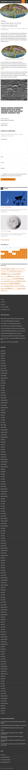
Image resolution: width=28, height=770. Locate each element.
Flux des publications (5, 757)
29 (21, 257)
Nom (2, 156)
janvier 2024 (3, 427)
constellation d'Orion (9, 270)
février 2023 (3, 454)
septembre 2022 (4, 466)
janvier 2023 (3, 456)
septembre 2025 (4, 378)
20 (14, 255)
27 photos (9, 206)
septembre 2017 (4, 614)
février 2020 (3, 543)
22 (21, 255)
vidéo (23, 286)
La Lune (2, 299)
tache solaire (3, 286)
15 (21, 253)
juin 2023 (3, 444)
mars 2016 (3, 659)
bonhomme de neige (18, 107)
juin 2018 (3, 592)
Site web (3, 168)
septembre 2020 (4, 525)
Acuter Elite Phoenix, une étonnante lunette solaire (11, 325)
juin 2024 (3, 415)
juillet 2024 (3, 412)
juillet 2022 (3, 471)
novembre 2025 (4, 373)
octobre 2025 (3, 375)
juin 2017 (3, 622)
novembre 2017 (4, 609)
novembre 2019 (4, 550)
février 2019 (3, 572)
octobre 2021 (3, 493)
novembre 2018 (4, 580)
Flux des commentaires (5, 759)
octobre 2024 (3, 405)
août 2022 (3, 469)
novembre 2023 (4, 432)
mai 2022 (3, 476)
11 (6, 253)
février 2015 (3, 691)
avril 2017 (3, 626)
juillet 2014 (3, 708)
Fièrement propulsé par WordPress (7, 768)
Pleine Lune (21, 281)
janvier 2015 (3, 693)
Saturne (13, 283)
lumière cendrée (11, 274)
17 (2, 255)
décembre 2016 (4, 636)
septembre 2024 (4, 407)
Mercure (14, 276)
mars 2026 (3, 363)
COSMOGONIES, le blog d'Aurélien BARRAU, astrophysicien (13, 725)
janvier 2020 (3, 545)
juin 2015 (3, 681)
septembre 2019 (4, 555)
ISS (22, 271)
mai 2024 (3, 417)
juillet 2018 (3, 590)
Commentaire (4, 139)
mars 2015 (3, 688)
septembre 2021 (4, 496)
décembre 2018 (4, 577)
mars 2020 (3, 540)
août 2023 (3, 439)
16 (25, 253)
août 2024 (3, 410)
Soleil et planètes (4, 306)
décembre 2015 (4, 666)
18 (6, 255)
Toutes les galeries (5, 239)
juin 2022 (3, 474)
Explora (2, 730)
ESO (21, 271)
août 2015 (3, 676)
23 (25, 255)
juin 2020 (3, 533)
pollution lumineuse (5, 283)
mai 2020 (3, 535)
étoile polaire (6, 290)
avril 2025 (3, 390)
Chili (24, 268)
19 (10, 255)
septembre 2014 (4, 703)
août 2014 (3, 705)
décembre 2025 (4, 370)
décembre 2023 (4, 429)
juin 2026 (3, 355)
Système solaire (12, 112)
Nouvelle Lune (22, 276)
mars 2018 (3, 599)
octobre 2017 (3, 612)
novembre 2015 (4, 668)
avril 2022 (3, 479)
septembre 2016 (4, 644)
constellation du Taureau (5, 271)
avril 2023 (3, 449)
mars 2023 (3, 451)
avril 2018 (3, 597)
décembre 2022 (4, 459)
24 (2, 257)
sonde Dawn (4, 112)
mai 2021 (3, 506)
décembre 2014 (4, 695)
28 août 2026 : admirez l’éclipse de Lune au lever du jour (12, 318)
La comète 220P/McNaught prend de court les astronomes (13, 330)
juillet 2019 (3, 560)
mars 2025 (3, 392)
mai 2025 (3, 387)
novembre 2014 (4, 698)
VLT (25, 286)
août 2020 (3, 528)
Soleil (18, 283)
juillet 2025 (3, 382)
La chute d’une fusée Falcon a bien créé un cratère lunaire (13, 328)
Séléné (22, 285)
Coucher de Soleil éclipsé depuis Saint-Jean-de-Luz (11, 333)
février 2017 (3, 631)
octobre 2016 (3, 641)
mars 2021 (3, 511)
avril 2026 (3, 360)
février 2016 (3, 661)
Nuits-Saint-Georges (5, 279)
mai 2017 (3, 624)
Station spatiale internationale (6, 285)
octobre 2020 (3, 523)
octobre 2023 (3, 434)
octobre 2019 (3, 553)
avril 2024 (3, 419)
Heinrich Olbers (5, 111)
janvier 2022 (3, 486)
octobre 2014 (3, 700)
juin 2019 (3, 562)
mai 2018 (3, 594)
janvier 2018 (3, 604)
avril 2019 (3, 567)
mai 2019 (3, 565)
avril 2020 (3, 538)
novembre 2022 (4, 461)
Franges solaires (4, 124)
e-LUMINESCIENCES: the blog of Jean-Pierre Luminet (12, 727)
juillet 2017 (3, 619)
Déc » (26, 259)
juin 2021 (3, 503)
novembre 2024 (4, 402)
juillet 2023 (3, 442)
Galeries (6, 188)
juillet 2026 (3, 353)
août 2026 (3, 350)
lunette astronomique (4, 276)
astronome (10, 107)
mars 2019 (3, 570)
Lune (18, 274)
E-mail (2, 162)
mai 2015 (3, 683)
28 (17, 257)
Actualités (3, 21)
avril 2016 (3, 656)
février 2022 (3, 484)
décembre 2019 (4, 548)
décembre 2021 (4, 488)
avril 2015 (3, 686)
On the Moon (18, 279)
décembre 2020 (4, 518)
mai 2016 (3, 654)
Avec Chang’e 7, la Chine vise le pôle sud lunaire (11, 323)
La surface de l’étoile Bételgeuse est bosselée (10, 321)
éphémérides (22, 288)
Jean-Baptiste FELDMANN (17, 28)
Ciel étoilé (3, 301)
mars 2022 (3, 481)
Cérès (14, 109)
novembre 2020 (4, 521)
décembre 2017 (4, 607)
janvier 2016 (3, 663)
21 (17, 255)
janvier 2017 (3, 634)
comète (2, 270)
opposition (3, 281)
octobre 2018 (3, 582)
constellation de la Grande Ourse (20, 270)
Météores (3, 304)
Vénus (9, 288)
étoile (2, 290)
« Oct (2, 259)
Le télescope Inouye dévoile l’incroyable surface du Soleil (12, 335)
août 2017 (3, 617)
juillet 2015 (3, 678)
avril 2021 (3, 508)
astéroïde (4, 107)
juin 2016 (3, 651)
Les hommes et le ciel (5, 309)
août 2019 (3, 557)
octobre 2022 (3, 464)
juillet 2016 (3, 649)
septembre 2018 (4, 585)
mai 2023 (3, 447)
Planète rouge (13, 281)
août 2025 (3, 380)
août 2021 (3, 498)
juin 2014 (3, 710)
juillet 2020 (3, 530)
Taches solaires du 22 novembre (7, 119)
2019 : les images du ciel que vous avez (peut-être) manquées (14, 209)
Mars (24, 67)
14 (17, 253)
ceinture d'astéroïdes (6, 109)
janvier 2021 (3, 516)
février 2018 (3, 602)
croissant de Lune (14, 271)
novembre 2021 (4, 491)
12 (10, 253)
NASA (18, 276)
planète (20, 111)
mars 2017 (3, 629)
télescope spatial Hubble (16, 286)
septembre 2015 (4, 673)
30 (25, 257)
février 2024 (3, 424)
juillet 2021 (3, 501)
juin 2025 (3, 385)
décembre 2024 (4, 400)
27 (14, 257)
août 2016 (3, 646)
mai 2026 (3, 358)
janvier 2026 (3, 368)
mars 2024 (3, 422)
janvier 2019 (3, 575)
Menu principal (26, 1)
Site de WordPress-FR (5, 762)
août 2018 (3, 587)
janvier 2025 (3, 397)
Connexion (3, 754)
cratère (18, 109)
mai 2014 (3, 713)
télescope (8, 286)
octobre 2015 (3, 671)
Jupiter (2, 68)
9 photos (9, 231)
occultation (11, 279)
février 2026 (3, 365)
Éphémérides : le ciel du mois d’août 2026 (9, 341)
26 (10, 257)
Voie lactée (4, 288)
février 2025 (3, 395)
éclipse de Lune (15, 288)
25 (6, 257)
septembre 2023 (4, 437)
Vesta (18, 112)
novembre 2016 (4, 639)
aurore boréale (20, 268)
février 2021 (3, 513)
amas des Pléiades (5, 268)
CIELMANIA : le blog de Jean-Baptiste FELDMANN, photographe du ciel (11, 1)
